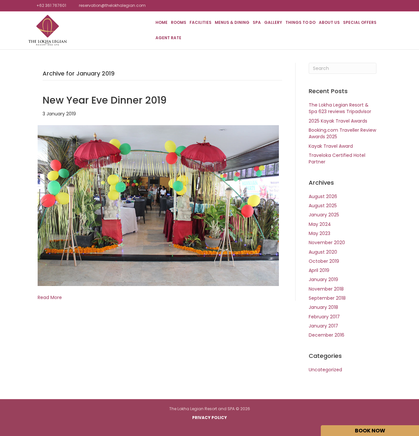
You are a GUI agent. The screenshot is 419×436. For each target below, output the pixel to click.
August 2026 (323, 196)
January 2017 (323, 326)
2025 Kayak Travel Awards (338, 121)
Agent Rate (168, 38)
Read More (50, 297)
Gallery (273, 22)
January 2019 (323, 279)
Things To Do (300, 22)
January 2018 (323, 307)
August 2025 (323, 205)
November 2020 (327, 242)
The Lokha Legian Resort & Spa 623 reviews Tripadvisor (340, 108)
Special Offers (359, 22)
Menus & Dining (232, 22)
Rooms (178, 22)
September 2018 (327, 298)
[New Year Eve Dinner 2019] (158, 205)
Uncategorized (325, 369)
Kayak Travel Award (331, 146)
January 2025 (324, 214)
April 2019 (319, 270)
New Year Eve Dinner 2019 (105, 100)
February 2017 (324, 316)
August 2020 (323, 252)
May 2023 (319, 233)
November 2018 (326, 289)
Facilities (200, 22)
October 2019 (324, 261)
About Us (329, 22)
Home (161, 22)
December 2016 (326, 335)
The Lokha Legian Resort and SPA (202, 408)
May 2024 (320, 224)
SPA (257, 22)
